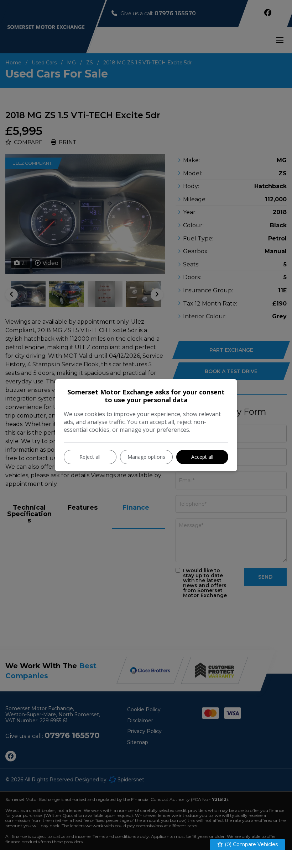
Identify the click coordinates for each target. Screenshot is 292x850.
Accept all (202, 456)
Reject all (89, 456)
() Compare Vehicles (250, 844)
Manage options (146, 456)
